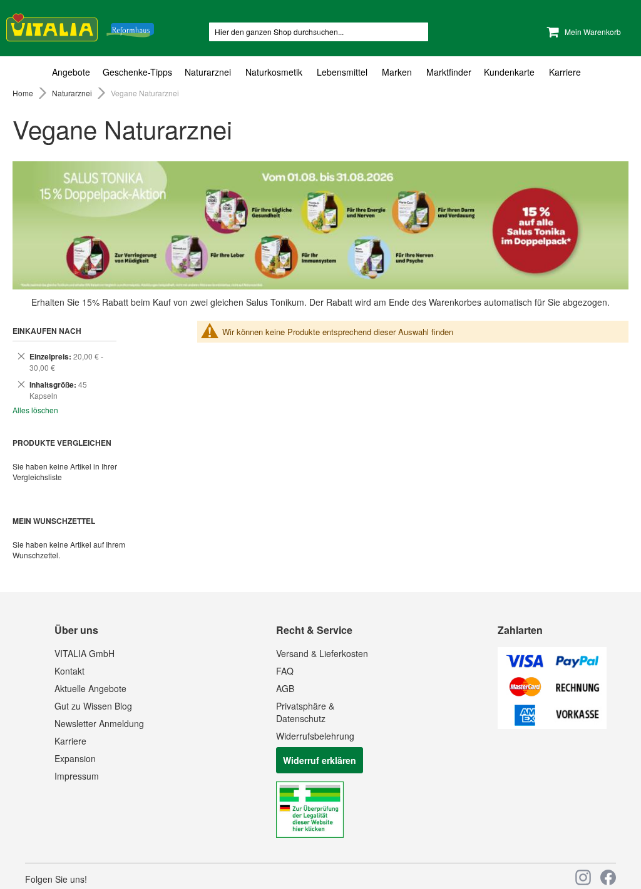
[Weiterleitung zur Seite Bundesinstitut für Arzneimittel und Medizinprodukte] (310, 834)
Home (24, 93)
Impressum (76, 776)
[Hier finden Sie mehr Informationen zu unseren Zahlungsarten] (552, 725)
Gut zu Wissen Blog (93, 706)
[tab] (320, 72)
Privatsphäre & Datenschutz (305, 712)
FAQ (285, 671)
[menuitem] (74, 72)
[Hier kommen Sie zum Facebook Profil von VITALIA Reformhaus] (608, 877)
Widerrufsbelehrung (315, 736)
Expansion (75, 758)
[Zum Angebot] (320, 225)
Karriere (70, 741)
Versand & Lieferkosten (322, 653)
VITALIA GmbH (84, 653)
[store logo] (80, 25)
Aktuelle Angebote (90, 688)
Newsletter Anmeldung (99, 723)
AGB (285, 688)
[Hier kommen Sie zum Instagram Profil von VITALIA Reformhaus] (583, 877)
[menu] (320, 72)
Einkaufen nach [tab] (47, 330)
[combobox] (318, 32)
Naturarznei (73, 93)
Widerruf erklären (319, 760)
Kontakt (69, 671)
